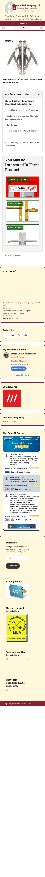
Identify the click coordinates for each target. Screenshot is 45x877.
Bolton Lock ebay (9, 421)
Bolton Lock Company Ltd (23, 353)
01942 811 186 (8, 308)
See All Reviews (22, 375)
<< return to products (11, 255)
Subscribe (13, 566)
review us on (17, 368)
